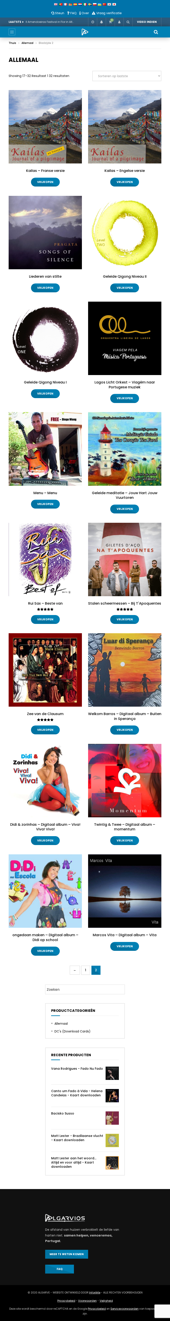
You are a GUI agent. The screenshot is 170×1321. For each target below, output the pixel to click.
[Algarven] (85, 32)
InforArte (94, 1292)
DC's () (72, 1031)
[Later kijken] (92, 22)
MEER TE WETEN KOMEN (67, 1254)
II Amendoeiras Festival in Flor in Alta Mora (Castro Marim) (50, 22)
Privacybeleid (66, 1301)
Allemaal (27, 43)
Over (85, 13)
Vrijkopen (45, 182)
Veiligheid (106, 1301)
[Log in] (119, 22)
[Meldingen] (101, 22)
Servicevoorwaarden (124, 1309)
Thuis (12, 43)
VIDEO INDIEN (147, 22)
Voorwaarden (87, 1301)
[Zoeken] (128, 22)
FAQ (73, 13)
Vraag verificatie (108, 13)
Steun (59, 13)
